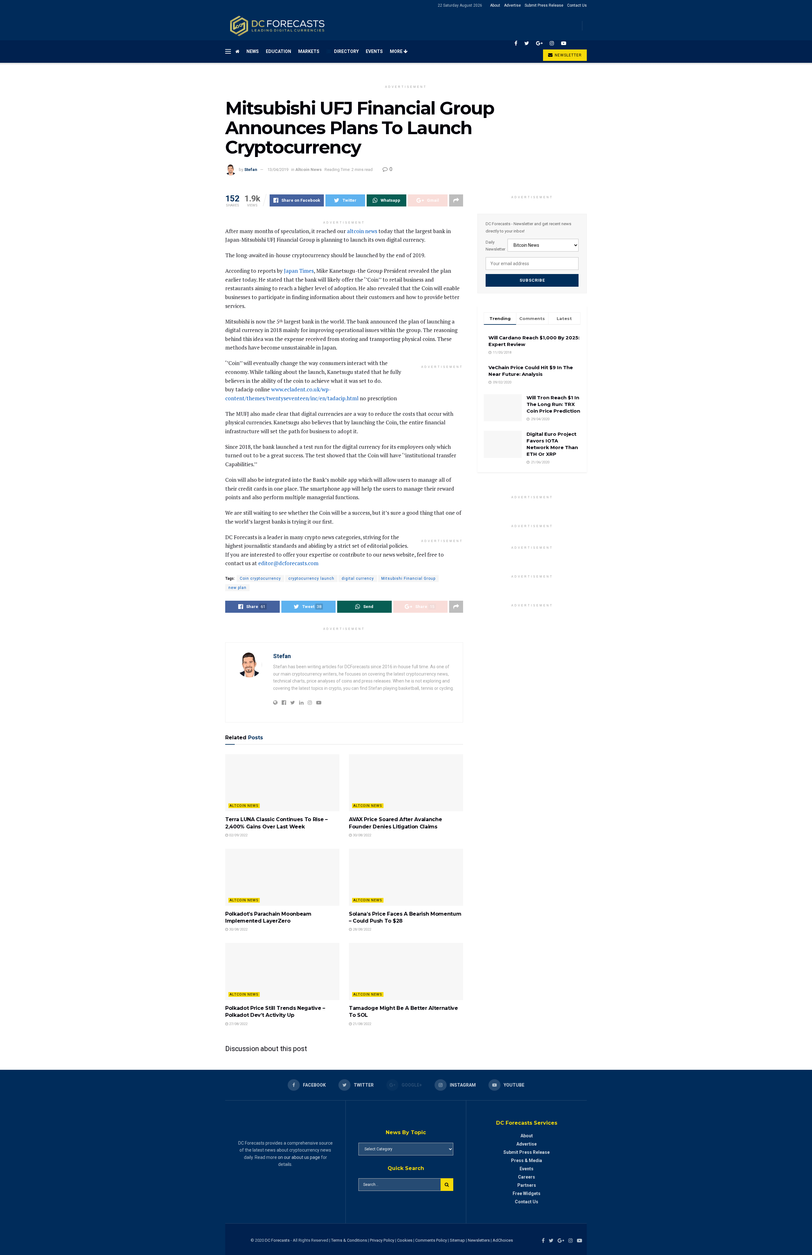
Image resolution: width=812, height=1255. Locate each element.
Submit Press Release (544, 5)
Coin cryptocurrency (260, 578)
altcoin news (362, 231)
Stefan (250, 169)
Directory (346, 51)
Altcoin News (308, 169)
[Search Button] (447, 1184)
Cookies (404, 1240)
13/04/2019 (277, 169)
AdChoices (503, 1240)
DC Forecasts (277, 1240)
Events (374, 51)
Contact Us (577, 5)
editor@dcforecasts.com (288, 563)
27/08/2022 (237, 1024)
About (495, 5)
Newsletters (479, 1240)
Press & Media (526, 1160)
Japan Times (299, 270)
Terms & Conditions (349, 1240)
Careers (526, 1177)
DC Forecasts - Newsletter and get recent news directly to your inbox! (528, 227)
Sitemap (457, 1240)
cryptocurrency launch (311, 578)
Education (278, 51)
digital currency (358, 578)
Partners (526, 1185)
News (252, 51)
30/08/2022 (361, 835)
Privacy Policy (382, 1240)
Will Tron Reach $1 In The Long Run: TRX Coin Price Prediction (553, 404)
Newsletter (567, 55)
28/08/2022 (361, 929)
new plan (237, 587)
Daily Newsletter (495, 246)
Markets (308, 51)
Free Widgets (526, 1193)
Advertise (512, 5)
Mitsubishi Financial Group (408, 578)
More (396, 51)
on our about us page (299, 1157)
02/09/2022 (237, 835)
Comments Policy (431, 1240)
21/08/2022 (361, 1024)
